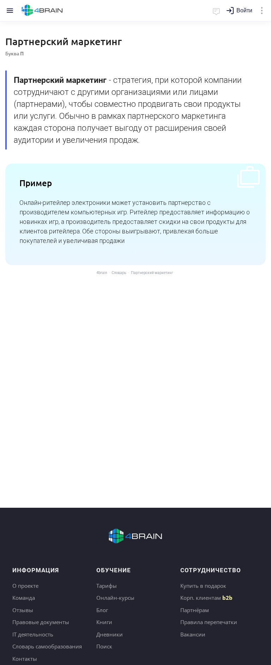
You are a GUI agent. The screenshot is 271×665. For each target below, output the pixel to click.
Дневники (109, 634)
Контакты (24, 658)
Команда (23, 597)
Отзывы (22, 610)
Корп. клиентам (206, 597)
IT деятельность (32, 634)
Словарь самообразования (47, 646)
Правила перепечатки (208, 622)
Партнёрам (194, 610)
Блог (102, 610)
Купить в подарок (203, 585)
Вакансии (192, 634)
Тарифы (106, 585)
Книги (104, 622)
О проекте (25, 585)
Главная (42, 11)
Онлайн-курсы (115, 597)
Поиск (104, 646)
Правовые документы (40, 622)
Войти (244, 10)
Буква (14, 53)
